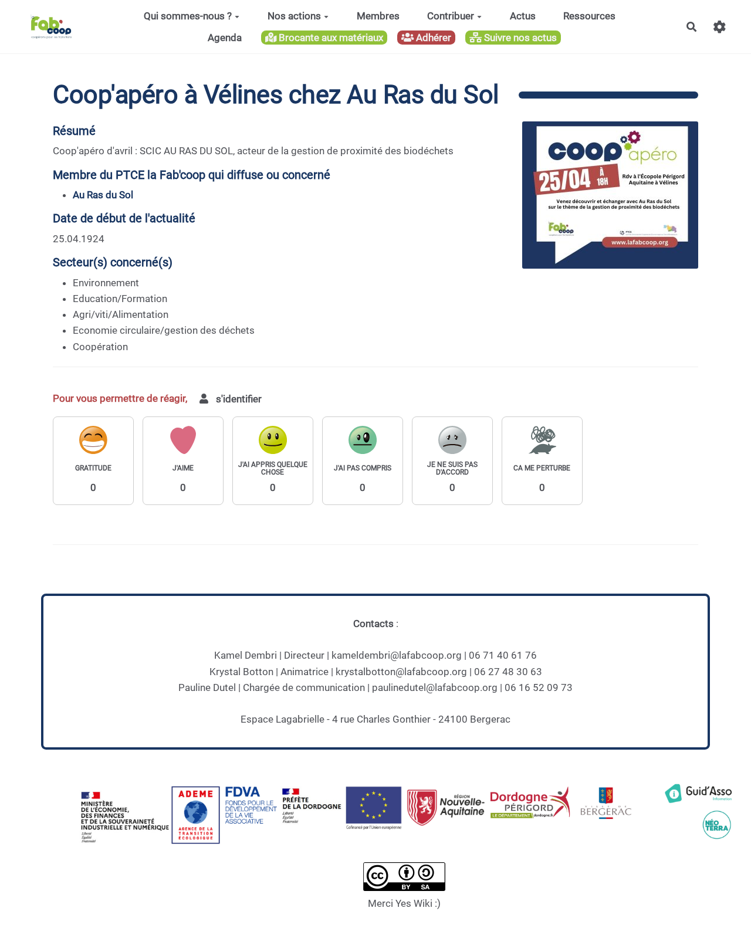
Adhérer (432, 37)
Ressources (589, 16)
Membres (378, 16)
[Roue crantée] (719, 26)
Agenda (225, 37)
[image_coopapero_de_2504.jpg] (604, 200)
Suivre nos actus (519, 37)
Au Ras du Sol (103, 195)
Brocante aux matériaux (329, 37)
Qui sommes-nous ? (188, 16)
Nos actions (294, 16)
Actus (523, 16)
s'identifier (238, 399)
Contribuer (450, 16)
